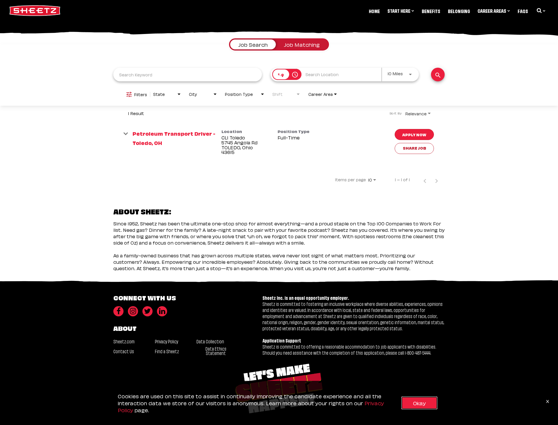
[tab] (253, 44)
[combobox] (187, 74)
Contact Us (123, 351)
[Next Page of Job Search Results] (436, 179)
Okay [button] (419, 402)
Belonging (459, 10)
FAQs (523, 10)
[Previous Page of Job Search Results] (425, 179)
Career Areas (491, 10)
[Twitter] (147, 311)
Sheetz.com (124, 341)
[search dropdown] (540, 10)
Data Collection (210, 341)
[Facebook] (118, 311)
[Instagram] (133, 311)
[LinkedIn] (162, 311)
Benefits (431, 10)
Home (374, 10)
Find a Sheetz (167, 351)
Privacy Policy (166, 341)
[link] (279, 142)
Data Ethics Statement (215, 350)
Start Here (398, 10)
